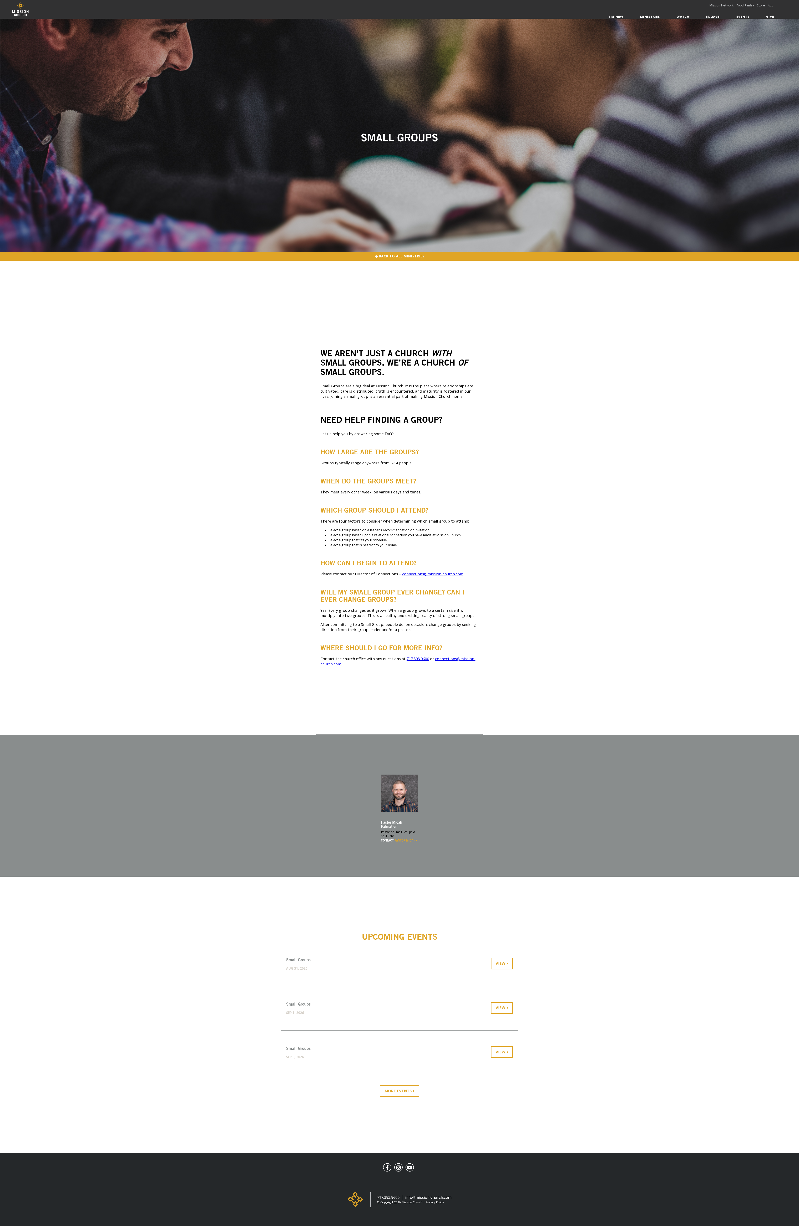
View (500, 963)
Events (742, 16)
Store (761, 5)
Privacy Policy (435, 1202)
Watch (683, 16)
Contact (398, 840)
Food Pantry (745, 5)
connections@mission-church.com (432, 573)
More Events (398, 1090)
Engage (713, 16)
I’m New (616, 16)
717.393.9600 (418, 658)
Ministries (650, 16)
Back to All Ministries (401, 256)
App (770, 5)
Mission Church (20, 9)
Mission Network (721, 5)
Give (770, 16)
